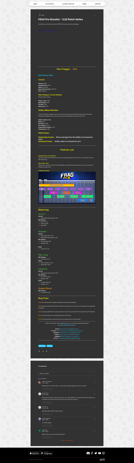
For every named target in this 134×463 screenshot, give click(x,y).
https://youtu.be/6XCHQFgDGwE (47, 30)
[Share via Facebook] (39, 351)
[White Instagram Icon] (103, 453)
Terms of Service (39, 459)
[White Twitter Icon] (95, 453)
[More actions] (95, 15)
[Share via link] (46, 351)
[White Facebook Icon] (92, 453)
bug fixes (49, 345)
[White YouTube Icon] (99, 453)
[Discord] (88, 453)
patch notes (42, 345)
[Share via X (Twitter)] (43, 351)
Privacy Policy (32, 459)
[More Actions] (95, 382)
